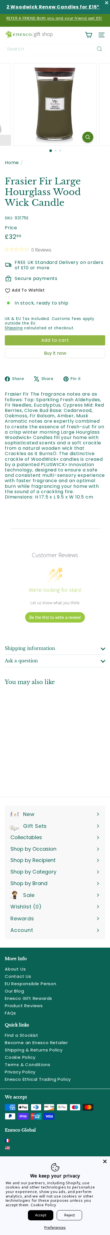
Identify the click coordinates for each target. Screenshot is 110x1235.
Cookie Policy (20, 1057)
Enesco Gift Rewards (28, 998)
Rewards (22, 918)
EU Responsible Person (30, 984)
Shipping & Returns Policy (34, 1050)
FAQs (10, 1013)
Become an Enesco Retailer (36, 1043)
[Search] (99, 49)
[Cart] (88, 35)
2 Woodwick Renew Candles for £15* (53, 7)
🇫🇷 (7, 1140)
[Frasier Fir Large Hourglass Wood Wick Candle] (40, 738)
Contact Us (18, 976)
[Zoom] (87, 137)
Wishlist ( (24, 906)
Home (12, 162)
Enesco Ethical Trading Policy (38, 1079)
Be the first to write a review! (55, 617)
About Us (15, 969)
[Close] (105, 1161)
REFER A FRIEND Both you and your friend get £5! (54, 18)
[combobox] (55, 49)
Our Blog (14, 991)
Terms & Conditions (27, 1065)
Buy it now (55, 353)
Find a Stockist (21, 1035)
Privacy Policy (20, 1072)
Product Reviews (24, 1006)
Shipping (14, 328)
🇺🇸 (7, 1148)
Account (21, 930)
